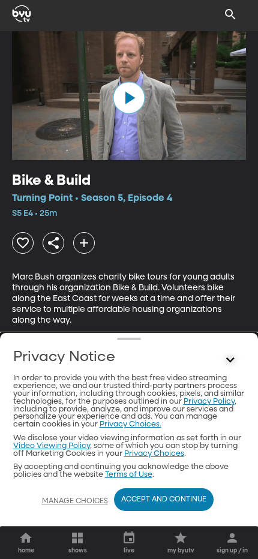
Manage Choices (75, 501)
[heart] (23, 243)
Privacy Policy (209, 401)
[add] (84, 243)
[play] (129, 98)
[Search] (230, 14)
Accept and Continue (163, 499)
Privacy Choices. (130, 424)
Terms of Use (128, 475)
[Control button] (230, 360)
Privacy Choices (154, 454)
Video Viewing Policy (51, 446)
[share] (53, 243)
